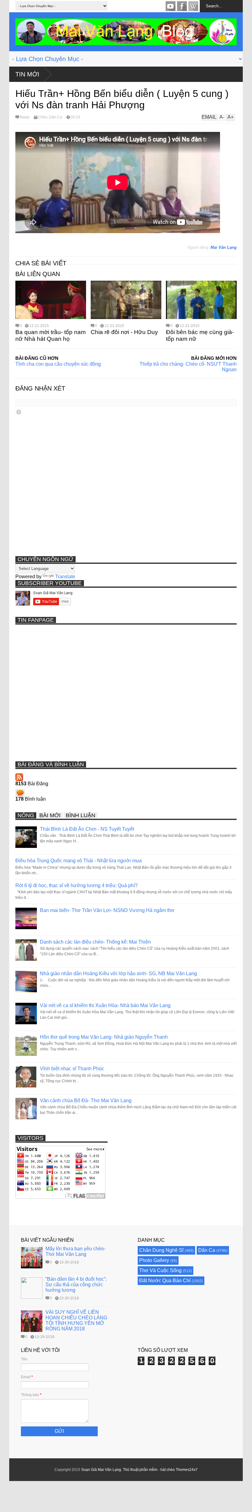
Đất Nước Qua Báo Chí (165, 1280)
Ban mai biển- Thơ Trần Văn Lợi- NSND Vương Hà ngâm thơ (107, 910)
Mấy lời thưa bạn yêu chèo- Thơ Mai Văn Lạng (75, 1251)
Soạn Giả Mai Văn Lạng (101, 1470)
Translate (65, 576)
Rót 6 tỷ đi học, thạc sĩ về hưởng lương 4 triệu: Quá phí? (76, 885)
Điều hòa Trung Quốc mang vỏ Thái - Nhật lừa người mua (78, 860)
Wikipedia (193, 6)
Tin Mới (27, 74)
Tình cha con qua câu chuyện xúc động (58, 364)
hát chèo (167, 1470)
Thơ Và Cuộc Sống (160, 1270)
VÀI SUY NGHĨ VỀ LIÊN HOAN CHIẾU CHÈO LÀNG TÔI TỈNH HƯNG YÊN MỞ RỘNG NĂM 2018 (76, 1320)
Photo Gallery (154, 1260)
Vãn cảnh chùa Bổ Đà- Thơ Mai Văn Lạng (86, 1100)
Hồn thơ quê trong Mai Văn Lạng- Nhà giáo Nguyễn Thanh (104, 1037)
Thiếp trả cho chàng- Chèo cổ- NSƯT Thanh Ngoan (188, 366)
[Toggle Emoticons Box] (18, 412)
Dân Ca (55, 117)
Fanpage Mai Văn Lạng (182, 6)
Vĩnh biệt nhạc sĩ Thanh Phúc (72, 1068)
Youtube (170, 6)
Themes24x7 (187, 1470)
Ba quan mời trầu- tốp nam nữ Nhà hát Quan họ (50, 335)
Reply (25, 117)
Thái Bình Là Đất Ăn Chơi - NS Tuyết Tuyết (87, 829)
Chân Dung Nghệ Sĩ (161, 1250)
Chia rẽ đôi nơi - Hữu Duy (124, 332)
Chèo (42, 117)
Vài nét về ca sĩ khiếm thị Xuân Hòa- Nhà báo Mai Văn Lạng (105, 1005)
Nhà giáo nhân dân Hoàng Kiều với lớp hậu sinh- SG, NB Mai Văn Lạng (118, 973)
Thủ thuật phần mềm (140, 1470)
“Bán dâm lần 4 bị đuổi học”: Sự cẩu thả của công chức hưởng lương (76, 1284)
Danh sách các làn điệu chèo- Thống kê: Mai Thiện (95, 942)
